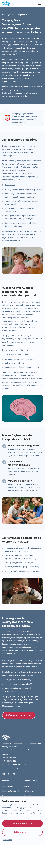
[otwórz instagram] (8, 773)
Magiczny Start (8, 786)
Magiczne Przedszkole (11, 791)
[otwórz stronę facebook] (3, 773)
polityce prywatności (21, 816)
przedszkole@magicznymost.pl (14, 764)
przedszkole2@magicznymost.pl (14, 768)
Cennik (5, 796)
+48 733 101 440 (9, 761)
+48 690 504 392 (9, 757)
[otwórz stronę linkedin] (13, 773)
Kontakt (27, 796)
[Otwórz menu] (40, 3)
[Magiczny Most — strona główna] (6, 3)
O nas (26, 786)
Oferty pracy (29, 791)
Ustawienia (7, 839)
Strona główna (8, 14)
